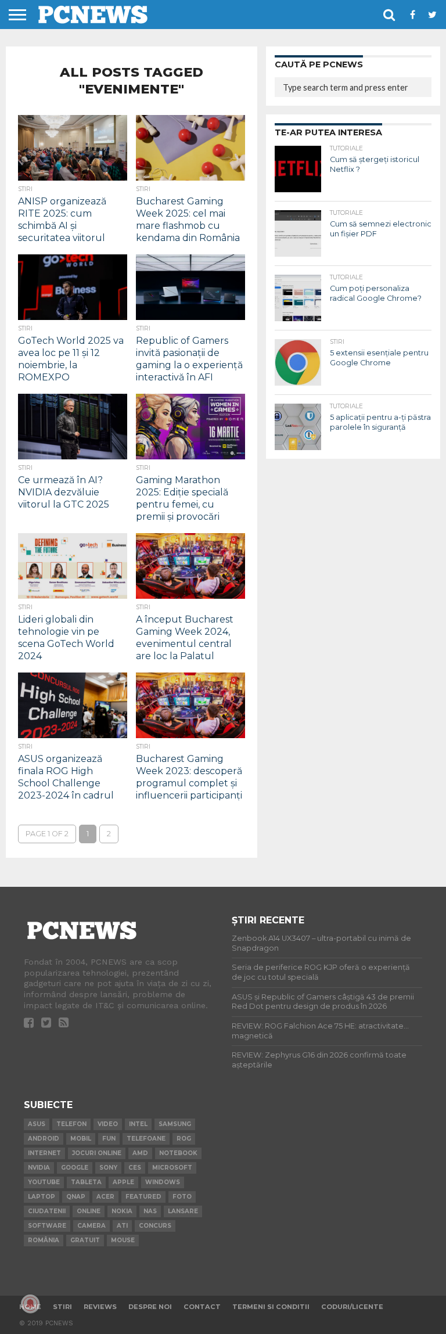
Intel (138, 1124)
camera (91, 1225)
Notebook (178, 1153)
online (88, 1211)
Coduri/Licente (352, 1307)
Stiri (62, 1307)
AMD (140, 1153)
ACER (105, 1196)
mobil (80, 1138)
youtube (44, 1182)
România (43, 1240)
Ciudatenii (47, 1211)
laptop (41, 1196)
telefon (71, 1124)
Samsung (175, 1124)
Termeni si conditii (271, 1307)
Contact (202, 1307)
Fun (109, 1138)
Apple (123, 1182)
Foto (182, 1196)
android (43, 1138)
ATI (122, 1225)
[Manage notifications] (30, 1304)
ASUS (36, 1124)
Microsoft (172, 1167)
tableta (86, 1182)
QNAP (75, 1196)
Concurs (155, 1225)
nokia (122, 1211)
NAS (150, 1211)
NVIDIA (39, 1167)
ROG (184, 1138)
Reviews (100, 1307)
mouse (123, 1240)
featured (143, 1196)
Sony (108, 1167)
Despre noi (150, 1307)
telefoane (146, 1138)
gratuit (85, 1240)
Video (108, 1124)
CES (134, 1167)
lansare (183, 1211)
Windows (162, 1182)
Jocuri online (96, 1153)
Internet (44, 1153)
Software (47, 1225)
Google (74, 1167)
